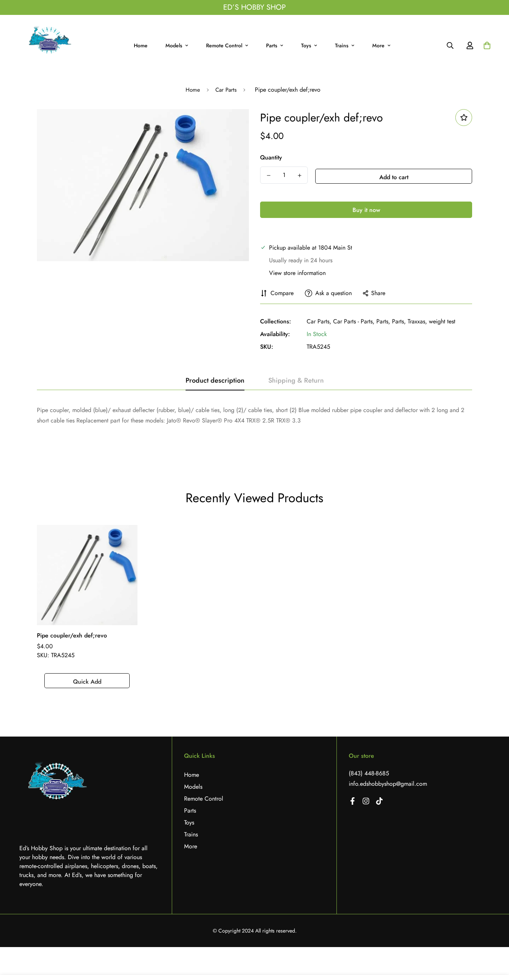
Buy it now (366, 210)
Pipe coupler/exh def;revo (72, 635)
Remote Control (224, 45)
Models (173, 45)
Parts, (383, 321)
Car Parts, (319, 321)
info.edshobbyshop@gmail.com (388, 783)
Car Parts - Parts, (353, 321)
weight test (442, 321)
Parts (271, 45)
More (378, 45)
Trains (341, 45)
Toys (306, 45)
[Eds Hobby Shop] (49, 45)
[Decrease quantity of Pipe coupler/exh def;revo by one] (268, 175)
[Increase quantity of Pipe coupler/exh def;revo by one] (299, 175)
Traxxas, (417, 321)
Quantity (271, 157)
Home (141, 45)
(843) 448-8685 (369, 773)
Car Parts (226, 90)
